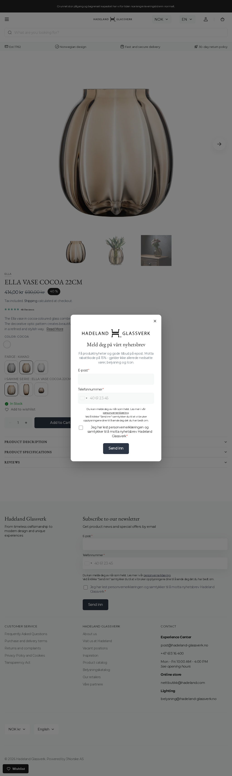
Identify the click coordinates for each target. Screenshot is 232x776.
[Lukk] (155, 321)
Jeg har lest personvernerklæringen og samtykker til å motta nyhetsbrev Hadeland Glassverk (119, 431)
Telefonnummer (91, 389)
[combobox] (83, 398)
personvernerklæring (115, 412)
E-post (83, 370)
